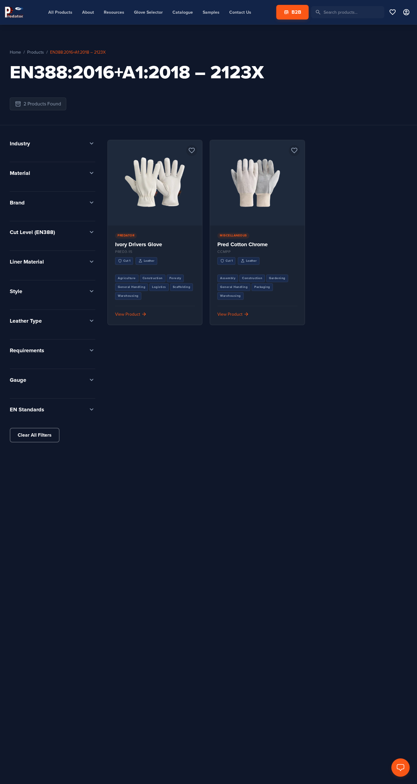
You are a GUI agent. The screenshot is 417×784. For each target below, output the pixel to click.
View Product (155, 189)
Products (35, 52)
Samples (211, 12)
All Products (60, 12)
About (88, 12)
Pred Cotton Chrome (242, 244)
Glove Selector (148, 12)
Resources (114, 12)
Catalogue (182, 12)
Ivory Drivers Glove (138, 244)
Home (15, 52)
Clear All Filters (35, 435)
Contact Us (240, 12)
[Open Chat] (400, 767)
